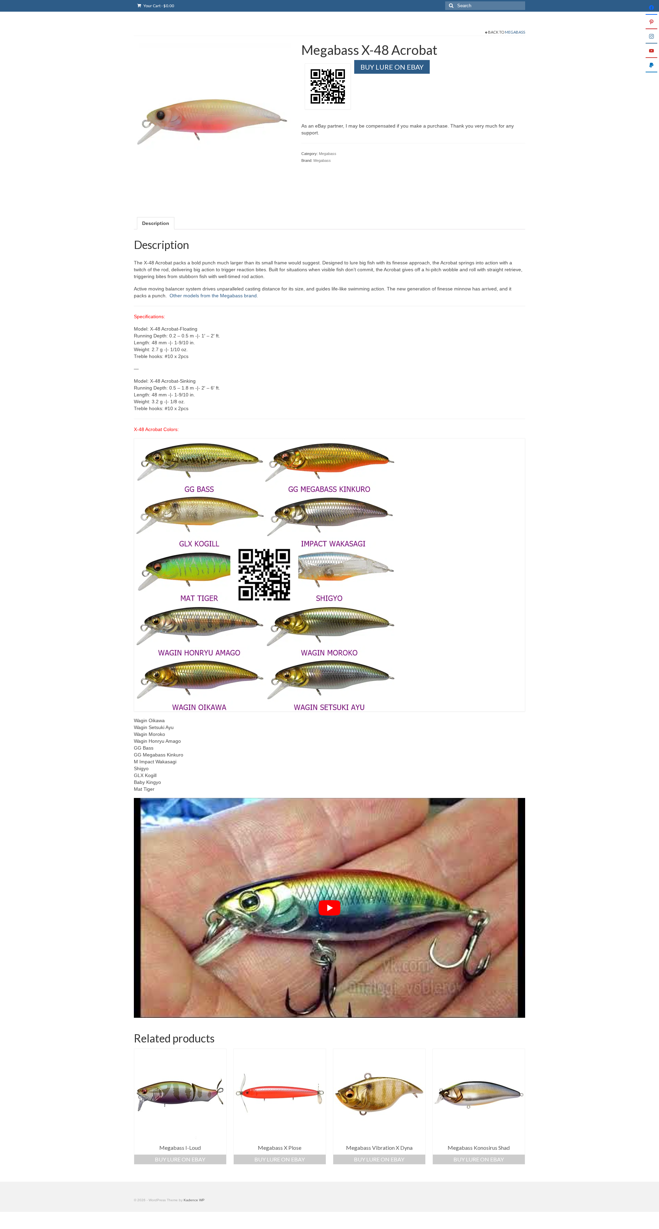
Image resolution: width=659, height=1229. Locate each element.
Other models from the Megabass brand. (214, 295)
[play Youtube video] (329, 908)
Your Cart (158, 5)
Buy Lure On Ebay (392, 67)
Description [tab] (155, 223)
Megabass (515, 32)
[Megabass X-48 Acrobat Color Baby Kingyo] (212, 120)
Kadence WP (194, 1200)
